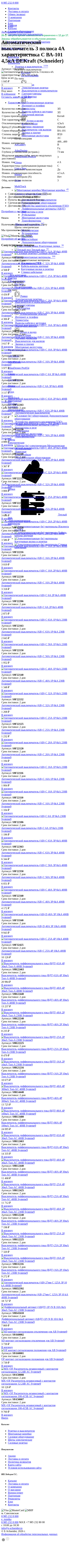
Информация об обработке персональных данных (29, 1534)
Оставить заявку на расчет (16, 97)
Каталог (12, 1480)
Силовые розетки (18, 1442)
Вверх (4, 1417)
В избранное (8, 94)
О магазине (14, 1489)
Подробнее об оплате (13, 238)
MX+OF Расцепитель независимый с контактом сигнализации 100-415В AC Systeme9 (28, 1407)
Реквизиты (14, 1498)
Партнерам (14, 20)
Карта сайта (14, 1464)
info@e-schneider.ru (11, 1528)
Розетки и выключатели (21, 1430)
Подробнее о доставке (13, 211)
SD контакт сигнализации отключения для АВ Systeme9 (33, 1340)
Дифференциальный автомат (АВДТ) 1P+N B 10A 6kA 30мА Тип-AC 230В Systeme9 (32, 1320)
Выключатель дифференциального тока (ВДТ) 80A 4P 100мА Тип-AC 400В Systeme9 (31, 1124)
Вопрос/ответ (15, 1492)
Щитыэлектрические (16, 441)
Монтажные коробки (20, 1433)
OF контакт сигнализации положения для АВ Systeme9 (32, 1359)
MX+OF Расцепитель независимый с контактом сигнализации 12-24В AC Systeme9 (28, 1382)
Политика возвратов (19, 1461)
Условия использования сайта (24, 1467)
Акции (12, 1455)
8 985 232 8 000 (9, 2)
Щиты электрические (20, 1439)
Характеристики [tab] (17, 102)
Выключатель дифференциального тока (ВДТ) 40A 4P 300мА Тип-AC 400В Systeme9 (31, 1099)
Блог (10, 23)
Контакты (13, 8)
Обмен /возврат (16, 14)
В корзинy (7, 88)
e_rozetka (6, 1519)
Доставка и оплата (18, 11)
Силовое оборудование (21, 1436)
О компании (15, 17)
